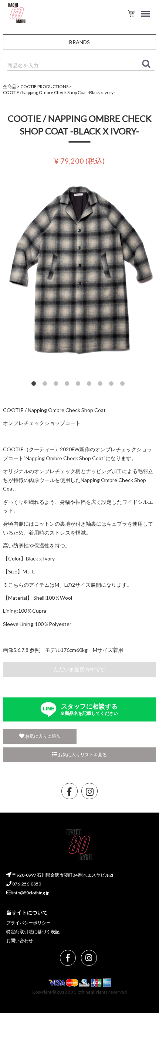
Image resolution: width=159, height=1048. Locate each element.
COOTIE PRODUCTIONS (44, 86)
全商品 (9, 86)
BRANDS (79, 42)
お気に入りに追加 (42, 736)
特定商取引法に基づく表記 (33, 931)
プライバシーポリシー (28, 923)
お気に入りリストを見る (82, 754)
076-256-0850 (26, 884)
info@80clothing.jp (30, 892)
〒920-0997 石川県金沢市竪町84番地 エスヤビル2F (63, 875)
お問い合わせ (19, 940)
